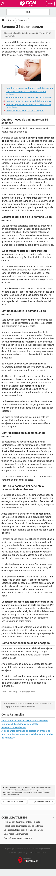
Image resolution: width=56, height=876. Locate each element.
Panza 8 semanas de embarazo (18, 838)
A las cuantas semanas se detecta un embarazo (25, 731)
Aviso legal (23, 852)
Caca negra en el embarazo (16, 834)
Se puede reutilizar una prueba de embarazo (23, 830)
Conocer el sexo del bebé (14, 802)
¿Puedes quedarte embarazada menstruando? (42, 802)
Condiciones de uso (21, 849)
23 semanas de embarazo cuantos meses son (24, 720)
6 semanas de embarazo (13, 727)
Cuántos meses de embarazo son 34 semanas (29, 88)
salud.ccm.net (38, 792)
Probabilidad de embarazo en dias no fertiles (23, 826)
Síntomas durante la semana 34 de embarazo (29, 97)
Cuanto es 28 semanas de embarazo (19, 724)
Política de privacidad (41, 849)
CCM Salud (28, 792)
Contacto (13, 852)
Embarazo (22, 20)
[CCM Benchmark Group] (28, 860)
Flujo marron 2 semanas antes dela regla (22, 822)
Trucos (11, 20)
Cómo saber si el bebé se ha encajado (25, 110)
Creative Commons (22, 790)
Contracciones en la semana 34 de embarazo (29, 101)
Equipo (8, 849)
